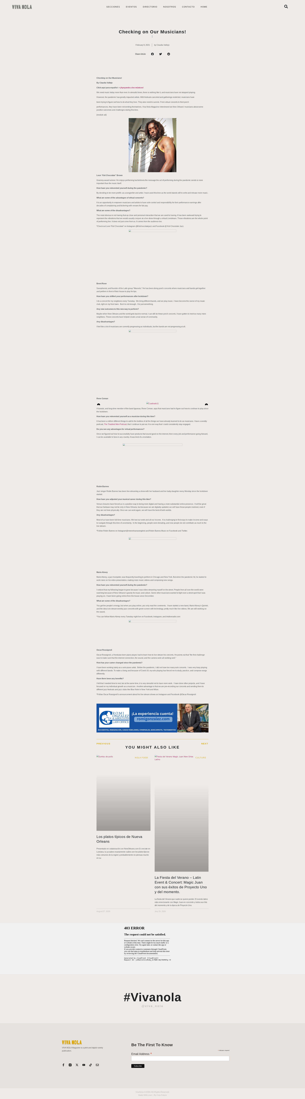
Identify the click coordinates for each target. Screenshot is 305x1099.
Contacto (188, 7)
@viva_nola (152, 1006)
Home (204, 7)
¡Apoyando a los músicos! (131, 88)
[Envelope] (97, 1064)
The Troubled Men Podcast (115, 424)
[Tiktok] (90, 1064)
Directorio (150, 7)
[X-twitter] (77, 1064)
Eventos (131, 7)
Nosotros (169, 7)
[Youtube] (83, 1064)
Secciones (113, 7)
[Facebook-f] (63, 1064)
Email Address (141, 1054)
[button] (152, 54)
